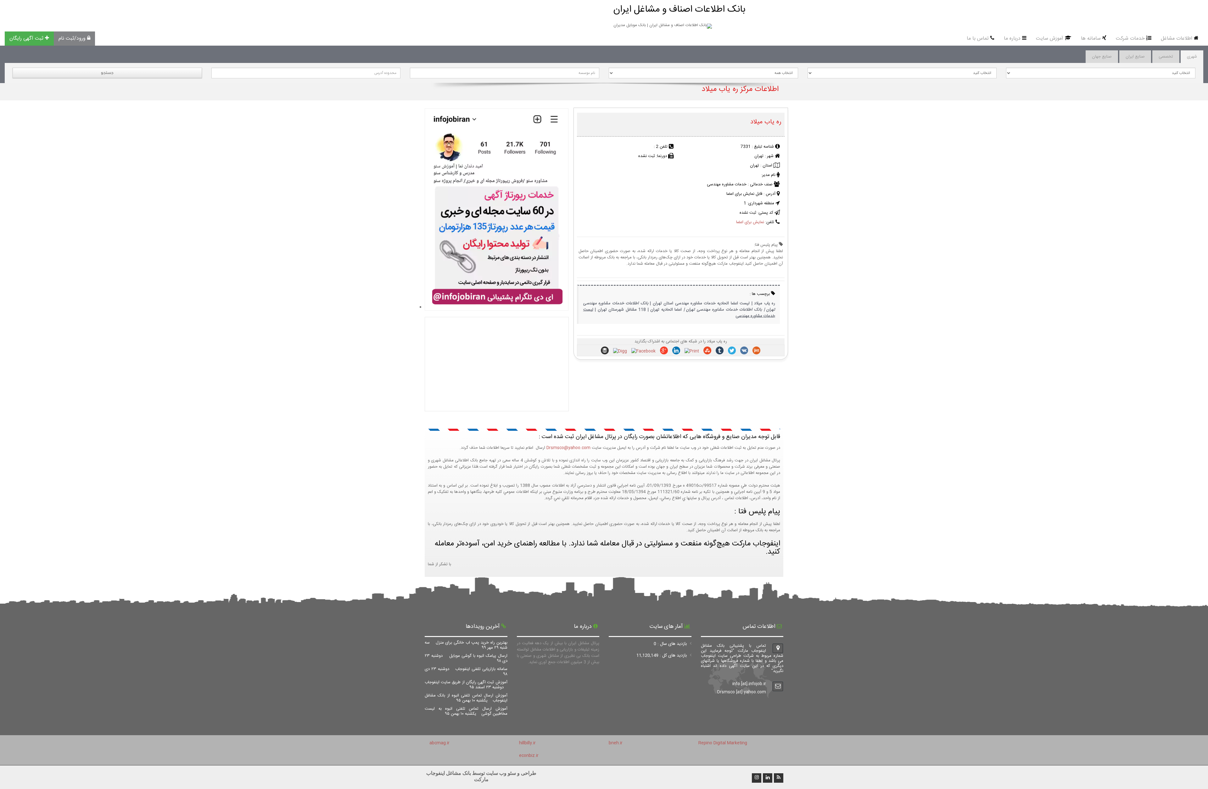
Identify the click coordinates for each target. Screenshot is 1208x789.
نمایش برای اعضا (750, 222)
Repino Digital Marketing (722, 743)
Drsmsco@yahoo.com (568, 447)
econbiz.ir (529, 755)
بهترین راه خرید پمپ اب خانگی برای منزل (466, 645)
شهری (1192, 56)
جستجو (107, 72)
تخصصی (1166, 56)
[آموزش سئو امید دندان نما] (496, 307)
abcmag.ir (439, 743)
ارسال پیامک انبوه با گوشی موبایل (466, 658)
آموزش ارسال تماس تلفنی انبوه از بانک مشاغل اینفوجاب (466, 698)
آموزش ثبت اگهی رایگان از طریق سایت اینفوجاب (466, 685)
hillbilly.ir (527, 743)
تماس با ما (978, 38)
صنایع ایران (1135, 56)
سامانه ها (1091, 38)
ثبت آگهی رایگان (26, 38)
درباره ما (1012, 38)
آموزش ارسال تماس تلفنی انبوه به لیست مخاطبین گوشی (466, 711)
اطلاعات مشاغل (1176, 38)
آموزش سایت (1049, 38)
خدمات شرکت (1130, 38)
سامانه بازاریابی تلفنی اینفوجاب (466, 672)
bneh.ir (616, 743)
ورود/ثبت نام (72, 38)
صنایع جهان (1102, 56)
